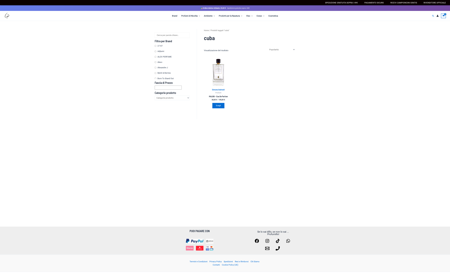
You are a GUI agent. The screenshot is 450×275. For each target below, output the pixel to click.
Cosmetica (273, 16)
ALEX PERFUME (165, 57)
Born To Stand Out (166, 78)
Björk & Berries (164, 73)
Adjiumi (161, 51)
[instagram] (268, 241)
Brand (174, 16)
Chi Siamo (255, 261)
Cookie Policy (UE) (230, 265)
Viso (248, 16)
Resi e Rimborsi (242, 261)
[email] (268, 248)
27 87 (160, 46)
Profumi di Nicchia (189, 16)
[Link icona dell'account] (438, 16)
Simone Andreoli (218, 89)
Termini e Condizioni (198, 261)
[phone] (278, 248)
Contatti (216, 265)
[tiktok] (278, 241)
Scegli (218, 105)
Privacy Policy (215, 261)
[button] (199, 16)
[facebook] (257, 241)
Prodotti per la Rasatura (229, 16)
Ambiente (208, 16)
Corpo (259, 16)
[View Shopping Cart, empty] (443, 15)
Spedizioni (228, 261)
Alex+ (160, 62)
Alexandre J (163, 67)
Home (206, 30)
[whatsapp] (288, 241)
